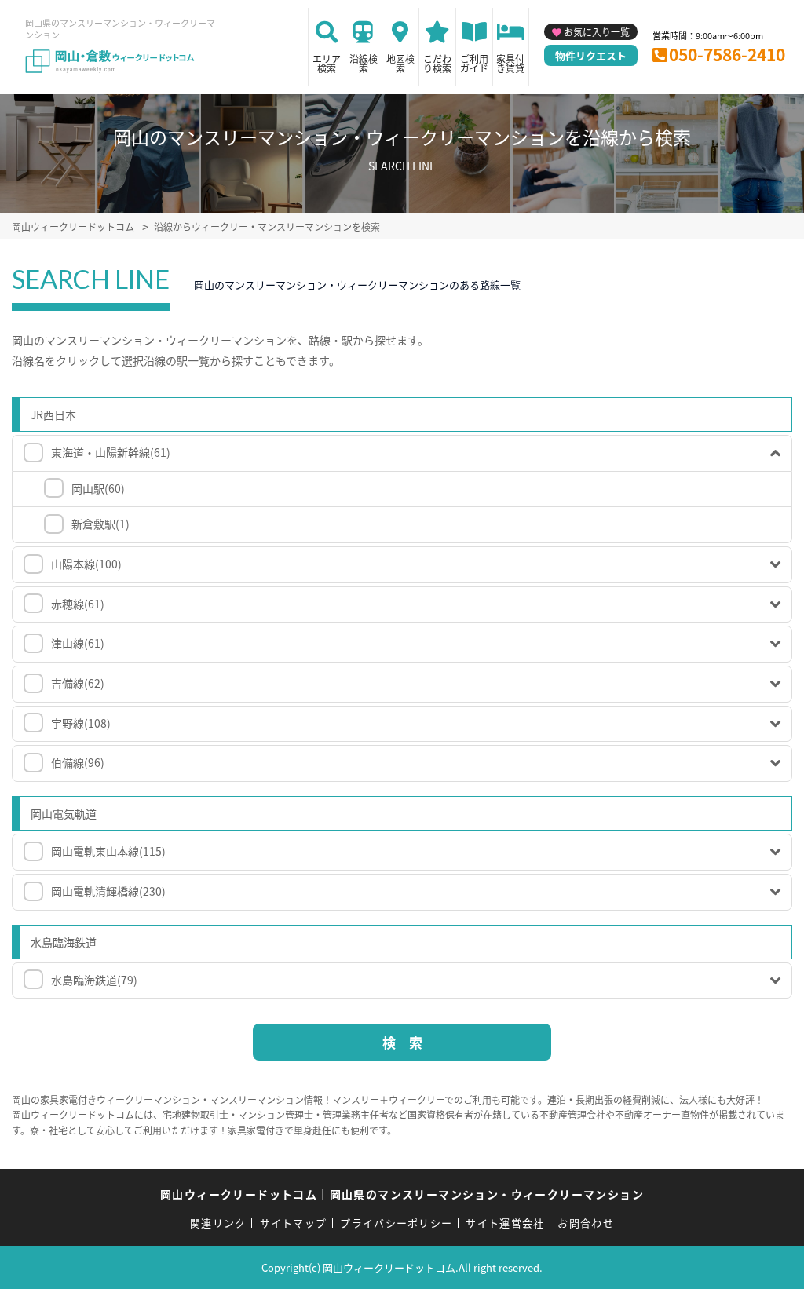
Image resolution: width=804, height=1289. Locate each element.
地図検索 (400, 63)
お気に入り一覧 (597, 31)
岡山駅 (98, 488)
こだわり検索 (437, 63)
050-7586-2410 (727, 54)
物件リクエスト (591, 55)
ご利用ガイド (474, 63)
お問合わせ (585, 1223)
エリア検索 (326, 63)
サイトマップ (293, 1223)
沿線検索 (363, 63)
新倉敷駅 (100, 523)
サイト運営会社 (505, 1223)
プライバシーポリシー (396, 1223)
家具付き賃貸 (510, 63)
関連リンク (218, 1223)
